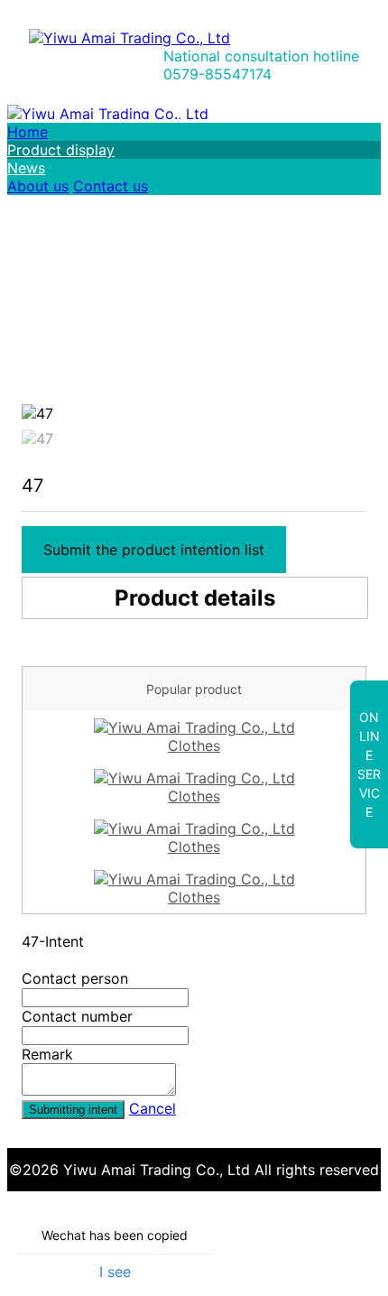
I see (115, 1272)
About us (38, 186)
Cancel (152, 1108)
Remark (47, 1054)
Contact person (75, 978)
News (26, 168)
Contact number (77, 1016)
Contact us (110, 186)
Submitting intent (73, 1109)
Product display (61, 150)
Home (27, 132)
